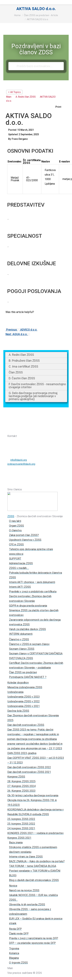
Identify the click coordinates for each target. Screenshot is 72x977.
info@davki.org (18, 459)
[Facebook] (26, 430)
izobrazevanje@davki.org (21, 463)
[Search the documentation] (13, 66)
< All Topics (14, 92)
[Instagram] (35, 430)
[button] (60, 107)
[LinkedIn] (43, 430)
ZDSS (10, 516)
